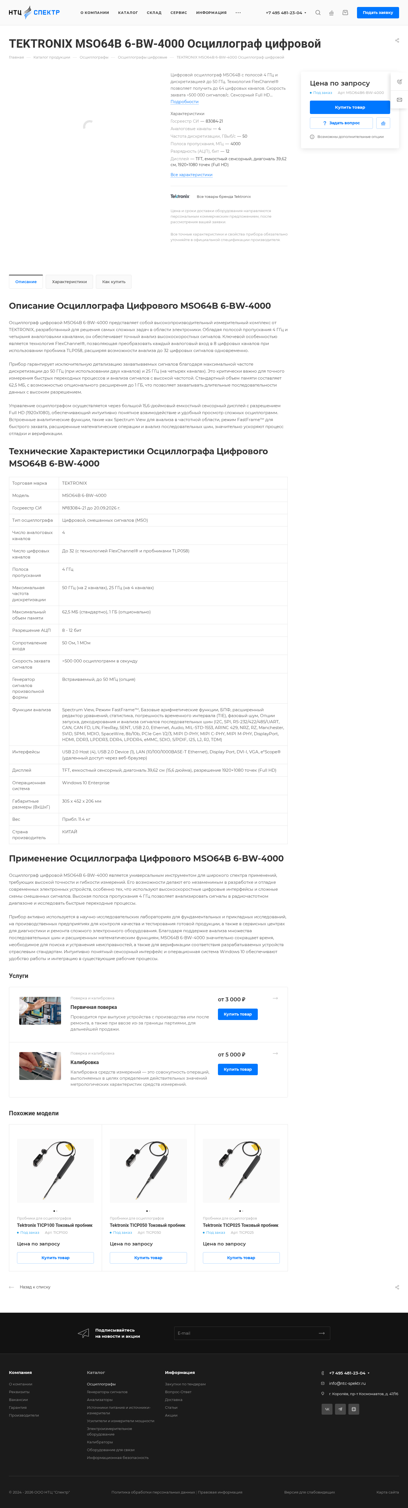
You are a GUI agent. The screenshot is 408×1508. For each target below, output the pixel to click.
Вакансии (18, 1399)
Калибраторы (100, 1442)
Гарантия (18, 1407)
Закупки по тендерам (185, 1384)
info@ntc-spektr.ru (347, 1383)
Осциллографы (101, 1384)
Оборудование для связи (111, 1450)
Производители (24, 1415)
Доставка (174, 1399)
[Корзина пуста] (345, 12)
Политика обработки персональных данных (153, 1492)
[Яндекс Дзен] (353, 1409)
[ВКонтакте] (327, 1409)
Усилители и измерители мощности (120, 1421)
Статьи (171, 1407)
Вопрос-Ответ (178, 1392)
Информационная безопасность (118, 1457)
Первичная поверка (94, 1007)
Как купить (113, 281)
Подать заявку (378, 12)
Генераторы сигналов (107, 1392)
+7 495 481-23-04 (284, 12)
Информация (180, 1372)
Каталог (96, 1372)
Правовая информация (220, 1492)
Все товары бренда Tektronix (224, 196)
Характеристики (69, 281)
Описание (26, 281)
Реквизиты (19, 1392)
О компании (20, 1384)
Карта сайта (388, 1492)
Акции (171, 1415)
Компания (20, 1372)
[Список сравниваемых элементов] (331, 12)
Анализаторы (100, 1399)
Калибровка (85, 1062)
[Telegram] (340, 1409)
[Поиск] (317, 12)
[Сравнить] (383, 123)
